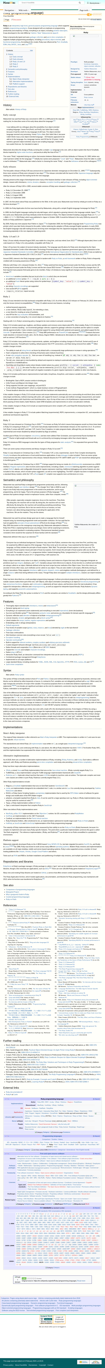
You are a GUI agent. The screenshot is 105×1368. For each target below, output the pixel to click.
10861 (56, 1238)
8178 (99, 1227)
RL (44, 1178)
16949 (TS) (25, 1251)
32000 (52, 1262)
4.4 (18, 926)
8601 (43, 1229)
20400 (35, 1258)
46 (36, 486)
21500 (51, 1258)
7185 (36, 1227)
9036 (75, 1231)
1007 (49, 1218)
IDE (22, 1108)
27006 (83, 1260)
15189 (40, 1247)
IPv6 (19, 289)
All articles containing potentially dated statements (20, 1301)
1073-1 (55, 1218)
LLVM (46, 775)
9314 (22, 1233)
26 (36, 260)
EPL (65, 1176)
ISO (41, 1208)
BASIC (14, 44)
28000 (94, 1260)
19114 (40, 1253)
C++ (84, 120)
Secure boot (86, 1194)
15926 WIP (66, 1249)
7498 (45, 1227)
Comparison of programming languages (20, 889)
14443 (35, 1244)
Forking (19, 1199)
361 (37, 1216)
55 (51, 617)
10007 (29, 1236)
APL (8, 1142)
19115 (45, 1253)
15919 (48, 1249)
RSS (75, 662)
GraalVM (77, 773)
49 (59, 532)
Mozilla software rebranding (87, 1192)
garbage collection (36, 37)
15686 (18, 1249)
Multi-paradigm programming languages (86, 1305)
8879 (62, 1231)
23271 (76, 1258)
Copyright (42, 1365)
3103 (87, 1220)
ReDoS (11, 469)
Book (87, 1204)
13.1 (12, 977)
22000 (65, 1258)
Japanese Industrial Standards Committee (18, 252)
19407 (61, 1253)
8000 (89, 1227)
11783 (24, 1240)
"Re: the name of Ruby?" (41, 988)
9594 (58, 1233)
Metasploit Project (12, 892)
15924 (54, 1249)
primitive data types (60, 30)
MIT (31, 1178)
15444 (73, 1247)
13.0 (10, 977)
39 (96, 350)
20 (97, 212)
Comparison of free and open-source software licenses (45, 1182)
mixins (29, 182)
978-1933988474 (94, 1072)
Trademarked (21, 1170)
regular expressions (38, 620)
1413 (65, 1218)
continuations (38, 584)
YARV (90, 110)
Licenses (12, 1182)
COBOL (36, 1142)
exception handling (53, 182)
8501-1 (28, 1229)
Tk (91, 662)
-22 (90, 1236)
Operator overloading (13, 640)
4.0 (9, 926)
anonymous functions (14, 584)
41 (42, 423)
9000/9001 (68, 1231)
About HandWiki (21, 1365)
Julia (78, 131)
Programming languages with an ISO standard (49, 1308)
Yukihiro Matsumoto (15, 988)
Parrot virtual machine (40, 818)
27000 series (59, 1260)
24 (85, 254)
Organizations (68, 1173)
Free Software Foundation (76, 1176)
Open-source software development (58, 1161)
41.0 (59, 955)
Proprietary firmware (42, 1194)
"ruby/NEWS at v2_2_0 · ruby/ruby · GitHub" (72, 944)
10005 (18, 1236)
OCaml (24, 1144)
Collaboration (43, 1163)
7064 (27, 1227)
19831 (81, 1255)
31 (52, 316)
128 (84, 1214)
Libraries (8, 1117)
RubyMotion (94, 112)
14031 (96, 1242)
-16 (58, 1231)
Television (81, 1165)
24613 (93, 1258)
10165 (57, 1236)
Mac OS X (18, 813)
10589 (35, 1238)
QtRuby (27, 1118)
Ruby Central (63, 1127)
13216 (29, 1242)
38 (92, 343)
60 (32, 800)
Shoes (85, 1116)
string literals (26, 350)
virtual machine (19, 740)
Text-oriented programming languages (40, 1310)
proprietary (41, 793)
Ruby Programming (82, 136)
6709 (82, 1224)
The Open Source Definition (57, 1187)
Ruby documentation (13, 1092)
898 (29, 1218)
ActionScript (30, 823)
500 (45, 1216)
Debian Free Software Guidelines (38, 1184)
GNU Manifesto (29, 1199)
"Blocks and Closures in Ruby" (76, 995)
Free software (51, 1158)
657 (77, 1216)
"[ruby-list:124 (13, 999)
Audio (19, 1163)
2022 (97, 1218)
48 (67, 494)
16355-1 (90, 1249)
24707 (19, 1260)
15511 (97, 1247)
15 (98, 161)
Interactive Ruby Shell (51, 1111)
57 (93, 661)
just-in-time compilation (55, 37)
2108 (27, 1220)
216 (88, 1214)
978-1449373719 (33, 1060)
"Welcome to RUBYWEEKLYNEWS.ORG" (71, 975)
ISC (27, 1178)
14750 (96, 1244)
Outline (73, 1161)
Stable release (76, 77)
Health (20, 1165)
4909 (76, 1222)
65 (99, 868)
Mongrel (35, 1121)
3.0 (9, 922)
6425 (64, 1224)
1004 (45, 1218)
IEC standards (66, 1211)
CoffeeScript (83, 129)
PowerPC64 (63, 332)
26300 (46, 1260)
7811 (66, 1227)
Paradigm (74, 62)
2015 (92, 1218)
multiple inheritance (73, 573)
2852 (77, 1220)
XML (50, 662)
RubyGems (41, 657)
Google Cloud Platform (40, 851)
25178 (25, 1260)
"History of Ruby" (31, 977)
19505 (94, 1253)
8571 (34, 1229)
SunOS (86, 844)
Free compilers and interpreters (67, 1310)
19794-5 (74, 1255)
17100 (43, 1251)
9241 (98, 1231)
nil (57, 635)
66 (43, 879)
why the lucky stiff (64, 1124)
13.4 (21, 977)
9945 (82, 1233)
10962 (67, 1238)
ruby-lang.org (88, 105)
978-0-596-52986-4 (82, 1082)
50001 (85, 1262)
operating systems (62, 847)
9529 (41, 1233)
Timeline (54, 1139)
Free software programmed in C (46, 1305)
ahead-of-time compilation (82, 762)
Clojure (75, 129)
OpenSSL (60, 662)
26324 (52, 1260)
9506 (36, 1233)
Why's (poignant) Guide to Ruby (17, 894)
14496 (40, 1244)
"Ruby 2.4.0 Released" (65, 953)
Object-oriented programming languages (16, 1308)
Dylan (95, 120)
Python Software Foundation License (64, 1178)
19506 (18, 1255)
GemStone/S (60, 786)
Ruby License (88, 97)
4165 (67, 1222)
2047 (22, 1220)
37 (27, 337)
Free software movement (25, 1173)
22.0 (10, 1008)
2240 (41, 1220)
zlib (85, 662)
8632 (52, 1229)
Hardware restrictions (55, 1192)
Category (46, 1132)
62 (10, 846)
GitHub (43, 873)
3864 (39, 1222)
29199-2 (29, 1262)
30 (34, 302)
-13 (80, 1214)
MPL (35, 1178)
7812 (71, 1227)
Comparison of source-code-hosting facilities (31, 1158)
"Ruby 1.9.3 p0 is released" (17, 1026)
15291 (51, 1247)
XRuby (54, 1105)
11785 (34, 1240)
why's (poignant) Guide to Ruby (48, 1127)
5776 (27, 1224)
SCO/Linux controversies (72, 1194)
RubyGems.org (90, 869)
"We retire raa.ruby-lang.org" (67, 1035)
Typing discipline (77, 82)
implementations (88, 107)
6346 (54, 1224)
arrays (21, 620)
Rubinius (95, 110)
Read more (81, 1281)
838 (17, 1218)
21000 (40, 1258)
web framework (69, 258)
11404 (94, 1238)
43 (41, 452)
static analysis (65, 442)
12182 (83, 1240)
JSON (46, 662)
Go (51, 1142)
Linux (7, 847)
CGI (54, 662)
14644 (74, 1244)
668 (81, 1216)
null (36, 563)
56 (22, 639)
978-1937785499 (41, 1069)
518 (48, 1216)
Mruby (82, 114)
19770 (62, 1255)
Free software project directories (68, 1158)
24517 (87, 1258)
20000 (18, 1258)
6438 (73, 1224)
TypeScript (83, 1144)
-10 (70, 1214)
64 (50, 868)
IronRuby (88, 114)
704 (88, 1216)
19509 (35, 1255)
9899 (78, 1233)
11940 (50, 1240)
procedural (46, 39)
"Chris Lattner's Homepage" (36, 949)
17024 (32, 1251)
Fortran (46, 1142)
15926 (59, 1249)
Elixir (96, 129)
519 (52, 1216)
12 (60, 152)
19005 (18, 1253)
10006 (24, 1236)
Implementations (17, 1103)
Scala (60, 1144)
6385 (59, 1224)
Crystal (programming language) (17, 897)
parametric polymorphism (27, 589)
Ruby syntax (19, 675)
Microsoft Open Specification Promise (47, 1199)
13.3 (18, 977)
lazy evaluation (22, 314)
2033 (17, 1220)
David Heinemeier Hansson (48, 1124)
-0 (42, 1214)
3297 (21, 1222)
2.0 (9, 911)
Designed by (75, 69)
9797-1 (68, 1233)
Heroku (28, 851)
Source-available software (42, 1201)
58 (13, 685)
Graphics (81, 1163)
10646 (40, 1238)
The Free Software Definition (37, 1187)
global (30, 628)
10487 (24, 1238)
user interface (24, 487)
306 (33, 1216)
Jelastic (22, 851)
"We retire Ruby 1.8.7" (21, 1008)
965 (32, 1218)
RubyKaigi (72, 1127)
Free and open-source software (52, 1153)
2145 (31, 1220)
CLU (89, 120)
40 (88, 373)
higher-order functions (25, 152)
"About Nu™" (20, 938)
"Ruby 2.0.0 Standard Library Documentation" (82, 999)
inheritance (33, 570)
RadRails (42, 1108)
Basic (79, 120)
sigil (88, 681)
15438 (86, 1247)
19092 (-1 (30, 1253)
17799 (65, 1251)
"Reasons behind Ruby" (20, 922)
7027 (22, 1227)
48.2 (65, 972)
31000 (47, 1262)
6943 (87, 1224)
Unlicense (88, 1178)
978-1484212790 (91, 1055)
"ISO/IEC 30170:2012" (16, 1019)
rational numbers (26, 642)
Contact (50, 1365)
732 (92, 1216)
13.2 (15, 977)
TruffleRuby (84, 110)
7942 (85, 1227)
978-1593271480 (93, 1079)
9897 (73, 1233)
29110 (18, 1262)
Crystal (90, 129)
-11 (73, 1214)
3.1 (11, 922)
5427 (90, 1222)
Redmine (70, 1111)
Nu (87, 131)
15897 (43, 1249)
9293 (17, 1233)
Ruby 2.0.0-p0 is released (86, 909)
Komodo (27, 1108)
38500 (63, 1262)
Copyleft (88, 1182)
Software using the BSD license (13, 1310)
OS (72, 94)
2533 (50, 1220)
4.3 (16, 926)
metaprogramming (38, 586)
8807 (79, 1229)
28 (62, 267)
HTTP (67, 662)
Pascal (29, 1144)
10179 (63, 1236)
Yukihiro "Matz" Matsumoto (40, 33)
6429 (68, 1224)
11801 (40, 1240)
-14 (51, 1231)
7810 (62, 1227)
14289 (24, 1244)
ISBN (25, 916)
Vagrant (37, 1113)
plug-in (13, 652)
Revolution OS (78, 1201)
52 (27, 612)
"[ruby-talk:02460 (64, 1008)
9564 (45, 1233)
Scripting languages (75, 1308)
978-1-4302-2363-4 (34, 916)
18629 (92, 1251)
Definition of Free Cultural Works (61, 1184)
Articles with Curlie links (48, 1301)
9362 (27, 1233)
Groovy (56, 1142)
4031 (58, 1222)
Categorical (61, 1150)
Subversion (30, 1028)
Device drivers (72, 1163)
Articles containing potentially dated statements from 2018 (59, 1298)
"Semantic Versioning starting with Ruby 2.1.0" (73, 918)
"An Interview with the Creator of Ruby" (21, 1002)
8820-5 (84, 1229)
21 (45, 223)
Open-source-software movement (52, 1173)
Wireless (88, 1163)
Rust (96, 131)
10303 (79, 1236)
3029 (82, 1220)
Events (76, 1173)
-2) (36, 1253)
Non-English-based (82, 1150)
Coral (63, 159)
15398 (62, 1247)
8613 (47, 1229)
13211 (18, 1242)
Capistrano (28, 1111)
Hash (18, 281)
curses (80, 662)
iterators (36, 182)
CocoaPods (54, 1113)
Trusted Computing (48, 1196)
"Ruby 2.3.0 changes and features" (69, 949)
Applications (18, 1112)
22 (76, 240)
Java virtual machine (59, 770)
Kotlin (87, 1142)
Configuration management (58, 1163)
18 (88, 170)
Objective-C (43, 813)
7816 (80, 1227)
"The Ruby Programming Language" (70, 969)
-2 (48, 1214)
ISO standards (42, 1211)
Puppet (31, 1113)
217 (92, 1214)
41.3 (68, 955)
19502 (83, 1253)
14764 (18, 1247)
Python (94, 122)
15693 (24, 1249)
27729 (89, 1260)
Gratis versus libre (86, 1158)
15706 (29, 1249)
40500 (68, 1262)
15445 (81, 1247)
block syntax (45, 618)
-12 (76, 1214)
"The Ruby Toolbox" (64, 1030)
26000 (35, 1260)
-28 (93, 1236)
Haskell (62, 1142)
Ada (74, 120)
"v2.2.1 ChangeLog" (74, 929)
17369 (54, 1251)
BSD (52, 1176)
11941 (58, 1240)
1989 (83, 1218)
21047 (45, 1258)
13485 (57, 1242)
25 (87, 254)
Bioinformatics (26, 1163)
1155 (60, 1218)
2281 (45, 1220)
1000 (40, 1218)
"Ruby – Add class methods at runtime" (71, 993)
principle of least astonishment (29, 523)
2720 (64, 1220)
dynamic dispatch (47, 570)
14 (18, 161)
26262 (41, 1260)
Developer (74, 71)
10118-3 (40, 1236)
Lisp (80, 122)
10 (29, 44)
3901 (44, 1222)
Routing (66, 1165)
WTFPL (95, 1178)
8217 (18, 1229)
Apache (23, 1176)
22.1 (12, 1008)
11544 (18, 1240)
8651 (57, 1229)
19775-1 (68, 1255)
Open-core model (66, 1199)
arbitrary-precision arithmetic (59, 642)
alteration (26, 615)
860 (25, 1218)
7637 (53, 1227)
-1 (45, 1214)
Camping (36, 1116)
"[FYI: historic (13, 980)
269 (26, 1216)
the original (35, 991)
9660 (63, 1233)
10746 (51, 1238)
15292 (56, 1247)
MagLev (70, 1102)
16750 (18, 1251)
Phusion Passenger (45, 1121)
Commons (66, 1132)
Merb (54, 1116)
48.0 (59, 972)
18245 (87, 1251)
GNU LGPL (21, 1178)
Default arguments (12, 625)
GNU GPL (89, 1176)
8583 (38, 1229)
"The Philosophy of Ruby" (83, 973)
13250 (34, 1242)
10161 (52, 1236)
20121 (29, 1258)
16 (100, 161)
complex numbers (39, 642)
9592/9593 (52, 1233)
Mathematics (28, 1165)
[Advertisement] (90, 51)
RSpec (76, 1111)
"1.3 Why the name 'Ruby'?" (18, 984)
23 (42, 254)
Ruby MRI (76, 110)
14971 (29, 1247)
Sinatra (91, 1116)
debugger (64, 455)
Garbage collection (13, 630)
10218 (74, 1236)
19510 (40, 1255)
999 (36, 1218)
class (35, 628)
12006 (78, 1240)
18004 (76, 1251)
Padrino (60, 1116)
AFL (18, 1176)
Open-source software (38, 1161)
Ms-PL (40, 1178)
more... (56, 1146)
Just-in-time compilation (14, 664)
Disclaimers (33, 1365)
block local (10, 276)
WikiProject (67, 1204)
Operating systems (39, 1165)
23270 (71, 1258)
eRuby (43, 1116)
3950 (48, 1222)
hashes (27, 620)
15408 (67, 1247)
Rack (69, 1121)
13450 (52, 1242)
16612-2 (96, 1249)
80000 (96, 1262)
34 (80, 332)
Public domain (32, 1189)
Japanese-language (86, 173)
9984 (87, 1233)
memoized (68, 467)
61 (58, 832)
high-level (24, 26)
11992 (72, 1240)
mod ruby (28, 1121)
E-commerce (55, 1168)
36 (84, 332)
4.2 (14, 926)
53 (94, 612)
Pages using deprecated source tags (23, 1298)
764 (96, 1216)
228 (99, 1214)
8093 (94, 1227)
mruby (80, 760)
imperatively (64, 610)
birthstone (75, 161)
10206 (68, 1236)
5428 (94, 1222)
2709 (54, 1220)
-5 (56, 1214)
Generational (71, 1150)
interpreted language (75, 744)
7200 (41, 1227)
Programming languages (52, 1136)
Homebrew (45, 1113)
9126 (84, 1231)
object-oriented (55, 39)
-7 (61, 1214)
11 (54, 121)
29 (10, 272)
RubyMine (50, 1108)
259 (22, 1216)
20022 (24, 1258)
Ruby (72, 159)
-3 (50, 1214)
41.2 (65, 955)
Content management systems (39, 1168)
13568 (74, 1242)
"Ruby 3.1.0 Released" (65, 962)
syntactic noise (45, 613)
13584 (79, 1242)
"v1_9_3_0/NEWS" (15, 1028)
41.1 (62, 955)
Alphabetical (52, 1150)
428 (41, 1216)
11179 (88, 1238)
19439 (67, 1253)
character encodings (20, 286)
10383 (18, 1238)
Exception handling (13, 637)
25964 (30, 1260)
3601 (30, 1222)
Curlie (15, 1094)
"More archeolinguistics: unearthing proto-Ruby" (24, 995)
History (60, 1139)
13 (33, 158)
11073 (78, 1238)
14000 (90, 1242)
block (45, 276)
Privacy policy (8, 1365)
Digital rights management (25, 1192)
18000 (70, 1251)
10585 (29, 1238)
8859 (89, 1229)
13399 (40, 1242)
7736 (57, 1227)
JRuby (81, 112)
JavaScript (48, 805)
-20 (69, 1244)
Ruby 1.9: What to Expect (17, 1033)
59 (15, 685)
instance (11, 573)
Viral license (42, 1189)
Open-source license (73, 1187)
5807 (36, 1224)
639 (56, 1216)
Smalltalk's (72, 593)
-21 (87, 1236)
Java (19, 44)
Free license (77, 1184)
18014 (81, 1251)
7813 (76, 1227)
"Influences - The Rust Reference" (20, 947)
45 (41, 463)
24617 (98, 1258)
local (49, 628)
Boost (47, 1176)
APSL (29, 1176)
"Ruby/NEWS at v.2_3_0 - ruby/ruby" (70, 947)
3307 (25, 1222)
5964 (41, 1224)
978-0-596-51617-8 (17, 1077)
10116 (35, 1236)
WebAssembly (77, 464)
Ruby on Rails (57, 258)
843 (21, 1218)
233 (18, 1216)
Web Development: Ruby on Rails (19, 1022)
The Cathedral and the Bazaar (62, 1201)
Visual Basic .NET (93, 1144)
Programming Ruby (91, 224)
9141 (89, 1231)
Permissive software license (91, 1187)
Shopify (6, 455)
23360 (82, 1258)
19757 (56, 1255)
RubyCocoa (67, 1116)
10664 (45, 1238)
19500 (72, 1253)
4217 (71, 1222)
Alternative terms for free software (28, 1156)
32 (73, 320)
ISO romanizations (55, 1211)
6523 (77, 1224)
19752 (51, 1255)
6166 (45, 1224)
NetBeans (35, 1108)
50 (20, 595)
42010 (74, 1262)
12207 (89, 1240)
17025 (38, 1251)
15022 (35, 1247)
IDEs (47, 869)
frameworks (19, 1117)
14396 (29, 1244)
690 (85, 1216)
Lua (85, 122)
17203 (49, 1251)
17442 (60, 1251)
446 (97, 1074)
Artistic (35, 1176)
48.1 (62, 972)
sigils (63, 628)
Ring (91, 131)
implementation (37, 744)
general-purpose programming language (43, 26)
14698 (91, 1244)
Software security (35, 1196)
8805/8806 (72, 1229)
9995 (96, 1233)
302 (30, 1216)
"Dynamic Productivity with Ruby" (77, 986)
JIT (45, 474)
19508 (29, 1255)
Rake (64, 1111)
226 (95, 1214)
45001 (79, 1262)
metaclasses (51, 606)
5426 (85, 1222)
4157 (62, 1222)
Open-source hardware (80, 1199)
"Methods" (61, 997)
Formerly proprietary (34, 1170)
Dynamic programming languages (43, 1303)
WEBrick (75, 1121)
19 (79, 181)
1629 (74, 1218)
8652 (61, 1229)
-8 (64, 1214)
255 (66, 1082)
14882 (24, 1247)
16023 (78, 1249)
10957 (62, 1238)
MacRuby (87, 112)
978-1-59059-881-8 (22, 931)
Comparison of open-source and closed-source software (59, 1156)
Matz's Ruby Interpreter (48, 737)
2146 (36, 1220)
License (73, 97)
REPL (81, 655)
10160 (47, 1236)
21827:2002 (58, 1258)
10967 (73, 1238)
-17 (66, 1244)
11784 (29, 1240)
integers (20, 563)
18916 (98, 1251)
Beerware (41, 1176)
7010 (17, 1227)
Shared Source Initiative (25, 1201)
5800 (31, 1224)
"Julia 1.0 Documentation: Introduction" (21, 936)
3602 (35, 1222)
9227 (93, 1231)
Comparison (46, 1139)
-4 (53, 1214)
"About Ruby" (13, 969)
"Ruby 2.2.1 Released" (75, 925)
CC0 (56, 1176)
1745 (78, 1218)
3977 (53, 1222)
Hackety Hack (37, 1111)
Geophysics (96, 1163)
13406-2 (46, 1242)
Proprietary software (56, 1194)
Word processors (66, 1168)
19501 (78, 1253)
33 (38, 332)
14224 (18, 1244)
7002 (96, 1224)
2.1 (11, 911)
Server (14, 1121)
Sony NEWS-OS (53, 844)
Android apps (77, 1168)
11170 (83, 1238)
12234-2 (94, 1240)
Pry (60, 1111)
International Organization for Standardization (66, 252)
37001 (57, 1262)
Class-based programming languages (15, 1303)
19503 (89, 1253)
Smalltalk (85, 124)
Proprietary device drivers (25, 1194)
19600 (45, 1255)
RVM (15, 855)
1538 (69, 1218)
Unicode (6, 332)
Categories (5, 1298)
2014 (88, 1218)
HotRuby (9, 823)
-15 (54, 1231)
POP (77, 458)
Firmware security (41, 1192)
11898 (45, 1240)
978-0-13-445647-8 (33, 1052)
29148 (24, 1262)
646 (73, 1216)
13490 (63, 1242)
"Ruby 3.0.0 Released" (77, 955)
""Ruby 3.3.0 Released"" (16, 909)
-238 (97, 1236)
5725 (17, 1224)
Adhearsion (28, 1116)
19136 (56, 1253)
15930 (73, 1249)
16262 (84, 1249)
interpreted (16, 26)
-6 (58, 1214)
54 (60, 615)
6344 (50, 1224)
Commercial (94, 1168)
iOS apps (86, 1168)
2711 (59, 1220)
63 (13, 846)
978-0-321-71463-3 (38, 1065)
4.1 (11, 926)
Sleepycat (80, 1178)
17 (86, 170)
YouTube (84, 971)
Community (11, 1173)
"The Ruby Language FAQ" (41, 971)
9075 (79, 1231)
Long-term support (23, 1161)
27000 (67, 1260)
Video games (89, 1165)
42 (30, 426)
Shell (65, 1144)
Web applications (22, 1168)
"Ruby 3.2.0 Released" (65, 966)
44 (17, 459)
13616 (85, 1242)
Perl (88, 122)
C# (43, 705)
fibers (31, 647)
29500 (36, 1262)
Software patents (22, 1196)
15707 (37, 1249)
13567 (68, 1242)
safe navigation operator (19, 355)
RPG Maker (74, 793)
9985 (92, 1233)
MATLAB (8, 1144)
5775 (22, 1224)
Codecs (35, 1163)
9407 (31, 1233)
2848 (73, 1220)
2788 (68, 1220)
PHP (38, 1144)
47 (61, 491)
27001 (72, 1260)
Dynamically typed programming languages (17, 1305)
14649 (80, 1244)
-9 (66, 1214)
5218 (81, 1222)
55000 (90, 1262)
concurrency (35, 436)
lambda (18, 279)
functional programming (11, 42)
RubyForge (80, 1127)
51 (57, 605)
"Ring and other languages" (38, 942)
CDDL (61, 1176)
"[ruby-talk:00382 (14, 997)
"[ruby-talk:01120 (63, 1002)
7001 (91, 1224)
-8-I (31, 1231)
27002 (78, 1260)
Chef (26, 1113)
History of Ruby (20, 109)
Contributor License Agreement (75, 1182)
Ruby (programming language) (70, 1301)
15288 (45, 1247)
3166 (91, 1220)
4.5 (20, 926)
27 (43, 264)
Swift (85, 133)
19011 (24, 1253)
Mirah (84, 131)
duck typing (25, 608)
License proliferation (70, 1192)
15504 (92, 1247)
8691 (66, 1229)
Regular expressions (17, 467)
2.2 (14, 911)
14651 (85, 1244)
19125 (51, 1253)
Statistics (73, 1165)
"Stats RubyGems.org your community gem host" (74, 1033)
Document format (30, 1127)
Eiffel (75, 122)
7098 (31, 1227)
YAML (41, 662)
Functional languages (65, 1303)
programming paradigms (18, 28)
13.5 (24, 977)
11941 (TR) (65, 1240)
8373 (23, 1229)
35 (82, 332)
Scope (73, 85)
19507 (24, 1255)
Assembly (14, 1142)
